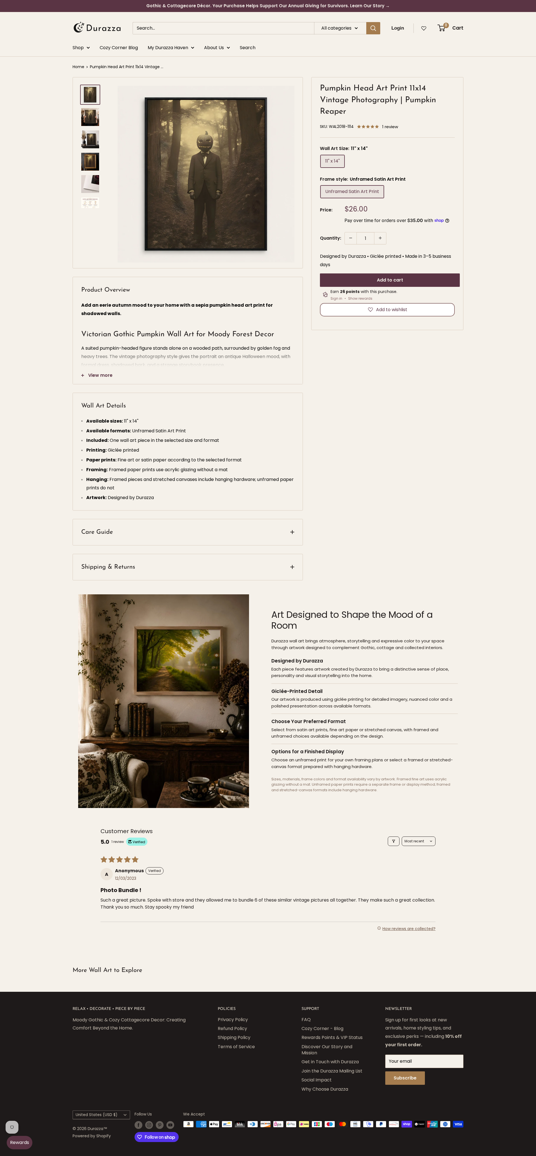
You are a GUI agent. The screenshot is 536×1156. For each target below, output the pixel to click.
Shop (78, 47)
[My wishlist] (423, 28)
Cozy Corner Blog (119, 47)
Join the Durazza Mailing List (332, 1071)
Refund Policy (232, 1028)
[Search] (373, 28)
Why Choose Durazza (325, 1089)
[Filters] (393, 841)
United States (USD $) (97, 1114)
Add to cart (390, 280)
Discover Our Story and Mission (327, 1049)
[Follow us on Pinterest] (160, 1125)
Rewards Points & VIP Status (332, 1037)
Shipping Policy (234, 1037)
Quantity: (330, 238)
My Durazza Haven (168, 47)
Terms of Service (236, 1046)
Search (247, 47)
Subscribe (405, 1078)
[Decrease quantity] (350, 238)
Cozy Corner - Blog (322, 1028)
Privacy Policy (233, 1019)
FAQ (306, 1019)
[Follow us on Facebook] (138, 1125)
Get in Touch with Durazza (330, 1062)
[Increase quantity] (380, 238)
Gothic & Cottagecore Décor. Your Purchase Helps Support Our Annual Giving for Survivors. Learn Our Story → (268, 6)
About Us (214, 47)
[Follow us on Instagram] (149, 1125)
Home (78, 67)
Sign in (336, 298)
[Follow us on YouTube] (170, 1125)
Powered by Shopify (92, 1136)
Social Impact (317, 1080)
